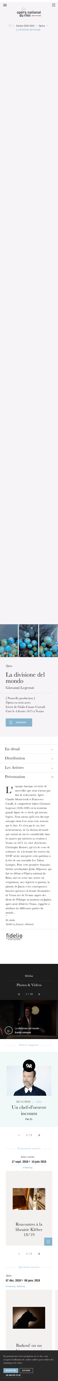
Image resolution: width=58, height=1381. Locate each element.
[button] (5, 5)
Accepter (11, 1370)
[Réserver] (48, 1242)
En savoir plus (13, 1375)
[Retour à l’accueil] (29, 13)
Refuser (26, 1370)
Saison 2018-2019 (25, 25)
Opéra (42, 25)
